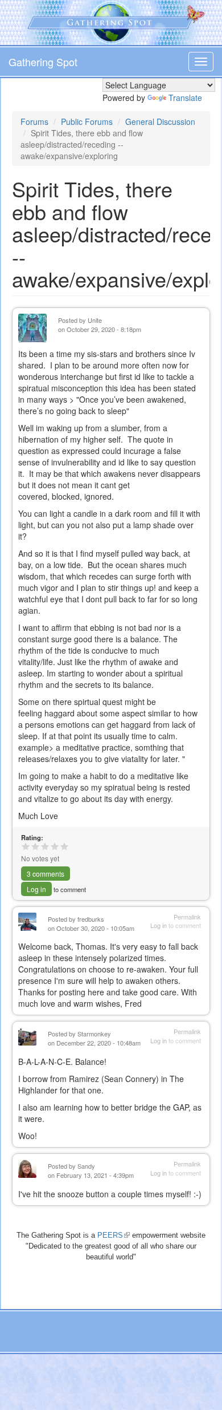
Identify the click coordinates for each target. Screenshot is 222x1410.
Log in (36, 889)
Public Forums (87, 121)
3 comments (45, 873)
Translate (185, 97)
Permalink (187, 917)
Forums (34, 121)
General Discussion (160, 121)
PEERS (113, 1235)
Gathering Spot (43, 61)
